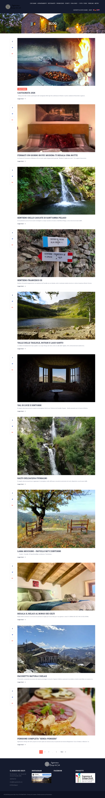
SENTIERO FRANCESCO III (29, 280)
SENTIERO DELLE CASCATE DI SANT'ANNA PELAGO (41, 217)
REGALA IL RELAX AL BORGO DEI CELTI (36, 613)
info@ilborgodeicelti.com (16, 782)
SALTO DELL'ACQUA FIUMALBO (32, 478)
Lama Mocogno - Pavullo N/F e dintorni (39, 551)
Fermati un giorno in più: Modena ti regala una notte (47, 155)
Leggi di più (20, 98)
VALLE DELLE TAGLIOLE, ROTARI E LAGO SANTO (40, 343)
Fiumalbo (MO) (17, 776)
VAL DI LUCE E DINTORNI (29, 405)
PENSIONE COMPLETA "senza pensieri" (37, 738)
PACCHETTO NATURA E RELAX (32, 676)
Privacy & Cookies (31, 794)
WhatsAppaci (14, 785)
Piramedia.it (49, 794)
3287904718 (13, 779)
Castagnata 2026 (26, 93)
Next (62, 752)
